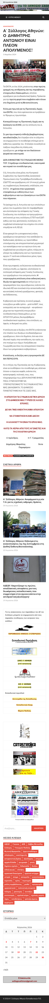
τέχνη (6, 899)
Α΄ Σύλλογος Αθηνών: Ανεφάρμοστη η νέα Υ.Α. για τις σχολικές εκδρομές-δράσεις (23, 500)
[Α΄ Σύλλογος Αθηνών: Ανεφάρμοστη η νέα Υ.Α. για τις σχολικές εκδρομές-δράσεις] (24, 496)
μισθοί (26, 884)
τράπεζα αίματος (31, 899)
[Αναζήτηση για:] (24, 828)
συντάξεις (29, 892)
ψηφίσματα (8, 903)
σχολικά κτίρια (23, 895)
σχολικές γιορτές (37, 895)
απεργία (39, 859)
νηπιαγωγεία (37, 884)
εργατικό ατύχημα (31, 873)
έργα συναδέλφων (30, 851)
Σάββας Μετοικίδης (35, 844)
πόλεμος (7, 892)
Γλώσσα (16, 844)
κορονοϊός (8, 881)
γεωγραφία (23, 862)
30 (43, 957)
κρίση (17, 881)
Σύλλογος (29, 456)
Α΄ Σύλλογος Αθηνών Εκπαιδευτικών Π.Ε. (25, 998)
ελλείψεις (20, 870)
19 (18, 952)
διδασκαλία (24, 866)
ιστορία (7, 877)
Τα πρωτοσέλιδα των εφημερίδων (24, 819)
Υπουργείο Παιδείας (22, 848)
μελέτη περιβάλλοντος (13, 884)
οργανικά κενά (9, 888)
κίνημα (15, 877)
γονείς (32, 862)
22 (37, 952)
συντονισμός (9, 895)
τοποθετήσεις (16, 899)
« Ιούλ (5, 969)
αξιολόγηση (28, 859)
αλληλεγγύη (19, 456)
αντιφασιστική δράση (12, 859)
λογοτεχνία (26, 881)
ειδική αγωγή (9, 870)
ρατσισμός (18, 892)
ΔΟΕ (23, 844)
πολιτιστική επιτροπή (26, 888)
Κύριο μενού (15, 17)
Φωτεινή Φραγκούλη (12, 851)
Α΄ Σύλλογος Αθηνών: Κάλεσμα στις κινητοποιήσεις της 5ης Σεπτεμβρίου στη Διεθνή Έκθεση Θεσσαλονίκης (23, 544)
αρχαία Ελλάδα (10, 862)
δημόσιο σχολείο (11, 866)
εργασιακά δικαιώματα (13, 873)
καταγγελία (25, 877)
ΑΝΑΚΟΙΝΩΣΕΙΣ (8, 26)
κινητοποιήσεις (38, 877)
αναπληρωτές (21, 855)
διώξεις (35, 866)
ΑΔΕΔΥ (7, 844)
